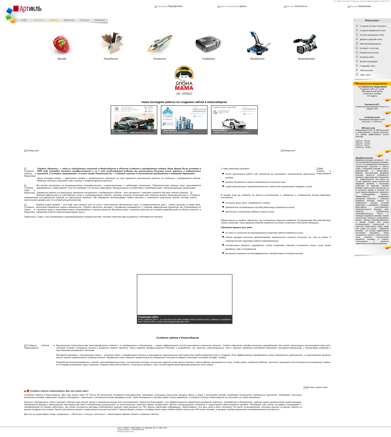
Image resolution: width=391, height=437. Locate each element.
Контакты (301, 6)
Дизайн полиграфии (369, 62)
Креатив (69, 20)
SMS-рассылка (366, 70)
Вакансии (365, 6)
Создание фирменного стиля (373, 30)
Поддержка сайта (367, 66)
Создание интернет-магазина (373, 26)
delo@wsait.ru (128, 431)
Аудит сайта (365, 75)
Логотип (39, 20)
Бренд (54, 20)
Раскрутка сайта (367, 57)
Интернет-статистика (369, 48)
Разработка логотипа (369, 53)
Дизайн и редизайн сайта (371, 39)
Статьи (84, 20)
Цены (243, 6)
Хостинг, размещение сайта (372, 35)
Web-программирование (370, 44)
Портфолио (175, 6)
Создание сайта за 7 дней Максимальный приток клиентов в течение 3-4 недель (372, 91)
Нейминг (100, 20)
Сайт (24, 20)
